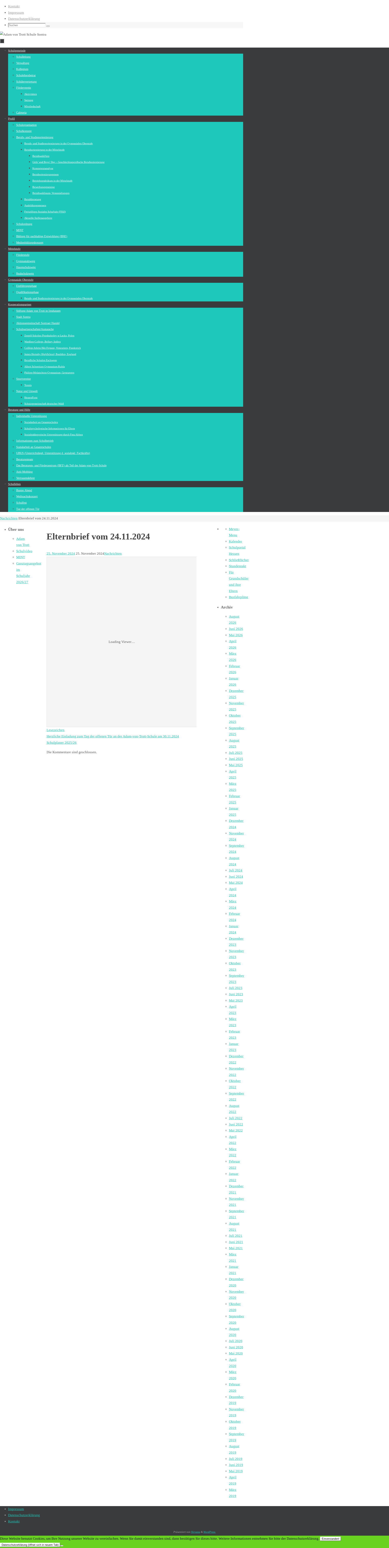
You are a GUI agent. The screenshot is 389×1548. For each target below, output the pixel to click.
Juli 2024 (235, 870)
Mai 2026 (236, 635)
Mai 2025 (236, 765)
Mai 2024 (236, 883)
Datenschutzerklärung (24, 19)
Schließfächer (239, 560)
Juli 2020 (235, 1341)
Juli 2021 (235, 1236)
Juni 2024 (236, 877)
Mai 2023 (236, 1000)
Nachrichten (9, 518)
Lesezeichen (55, 730)
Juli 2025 (235, 753)
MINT (20, 557)
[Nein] (61, 1545)
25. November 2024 (61, 553)
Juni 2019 (236, 1465)
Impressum (16, 13)
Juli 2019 (235, 1459)
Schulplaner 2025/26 (62, 743)
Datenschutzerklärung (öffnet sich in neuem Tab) (30, 1544)
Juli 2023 (235, 988)
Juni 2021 (236, 1242)
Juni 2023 (236, 994)
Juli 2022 (235, 1118)
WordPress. (209, 1531)
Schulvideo (24, 551)
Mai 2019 (236, 1471)
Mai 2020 (236, 1353)
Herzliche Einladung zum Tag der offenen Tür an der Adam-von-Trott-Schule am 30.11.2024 (113, 736)
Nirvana (195, 1531)
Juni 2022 (236, 1124)
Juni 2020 (236, 1347)
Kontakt (14, 6)
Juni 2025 (236, 759)
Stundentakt (237, 566)
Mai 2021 (236, 1248)
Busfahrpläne (238, 597)
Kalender (235, 541)
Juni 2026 (236, 629)
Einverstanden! (330, 1538)
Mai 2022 (236, 1130)
